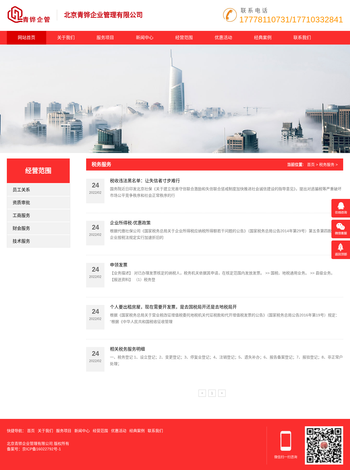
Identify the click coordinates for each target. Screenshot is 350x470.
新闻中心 (144, 37)
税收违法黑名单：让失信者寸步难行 (145, 180)
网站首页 (26, 37)
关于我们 (66, 37)
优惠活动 (223, 37)
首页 (311, 164)
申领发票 (118, 265)
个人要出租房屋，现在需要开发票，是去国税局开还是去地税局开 (173, 307)
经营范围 (184, 37)
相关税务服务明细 (127, 349)
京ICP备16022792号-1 (41, 449)
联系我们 (302, 37)
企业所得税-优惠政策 (130, 223)
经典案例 (263, 37)
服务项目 (105, 37)
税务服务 (101, 164)
